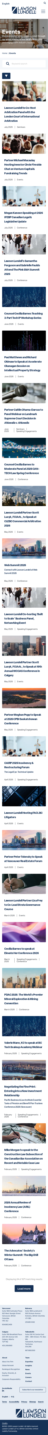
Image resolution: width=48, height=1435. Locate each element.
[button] (45, 3)
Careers (28, 1377)
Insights (28, 1365)
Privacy (24, 1402)
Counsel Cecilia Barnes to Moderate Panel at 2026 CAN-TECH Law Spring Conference (21, 469)
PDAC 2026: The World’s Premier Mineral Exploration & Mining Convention (23, 999)
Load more (24, 1288)
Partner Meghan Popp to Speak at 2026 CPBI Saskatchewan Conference (22, 719)
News (27, 1369)
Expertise (29, 1361)
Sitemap (32, 1402)
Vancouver (6, 1308)
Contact (28, 1381)
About (4, 1358)
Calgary (5, 1332)
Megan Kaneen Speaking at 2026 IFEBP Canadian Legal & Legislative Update (23, 217)
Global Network (8, 1365)
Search (41, 1402)
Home (4, 53)
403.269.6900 (7, 1345)
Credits (4, 1423)
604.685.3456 (7, 1324)
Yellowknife (29, 1332)
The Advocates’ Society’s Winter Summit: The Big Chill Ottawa (21, 1255)
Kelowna (28, 1308)
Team (27, 1358)
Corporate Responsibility (11, 1379)
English (6, 3)
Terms (4, 1402)
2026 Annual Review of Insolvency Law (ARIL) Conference (17, 1207)
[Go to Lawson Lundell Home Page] (24, 10)
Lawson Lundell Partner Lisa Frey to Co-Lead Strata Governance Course (23, 905)
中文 (12, 1397)
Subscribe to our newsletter (32, 1390)
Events (28, 1373)
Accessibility (14, 1402)
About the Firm (7, 1361)
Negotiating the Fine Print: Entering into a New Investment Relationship (23, 1091)
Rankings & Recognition (11, 1369)
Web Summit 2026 (15, 565)
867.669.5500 (30, 1350)
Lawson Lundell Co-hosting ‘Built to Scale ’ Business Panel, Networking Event (23, 618)
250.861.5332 (30, 1322)
